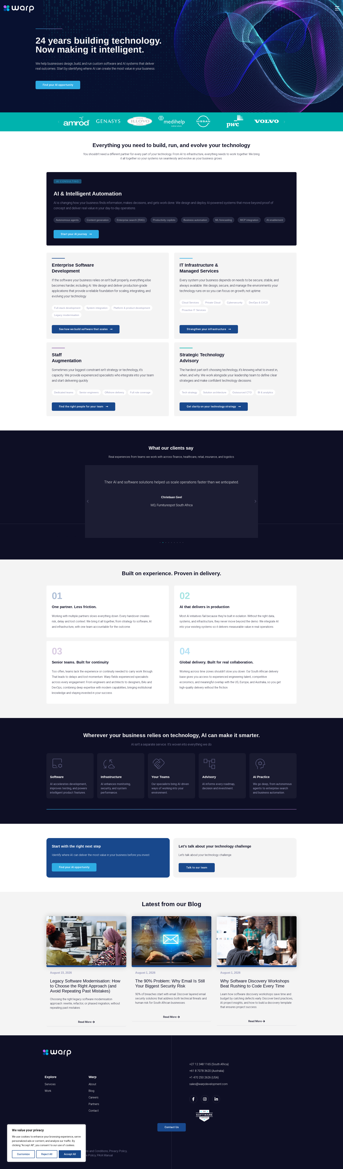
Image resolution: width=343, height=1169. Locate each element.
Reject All (46, 1154)
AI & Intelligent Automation (88, 194)
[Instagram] (205, 1099)
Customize (23, 1154)
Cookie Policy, (87, 1155)
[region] (46, 1143)
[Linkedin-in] (216, 1099)
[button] (58, 121)
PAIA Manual (105, 1155)
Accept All (70, 1154)
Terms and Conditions (94, 1151)
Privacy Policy (118, 1151)
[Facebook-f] (193, 1099)
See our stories (65, 536)
